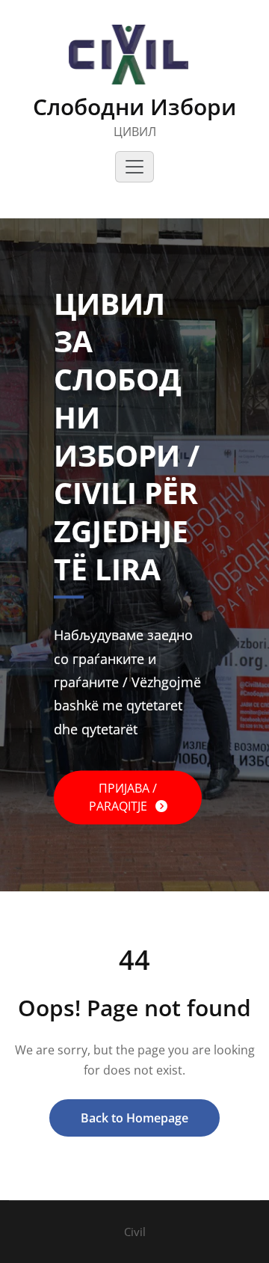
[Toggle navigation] (134, 166)
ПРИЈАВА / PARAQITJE (123, 797)
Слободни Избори (134, 106)
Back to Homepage (134, 1118)
